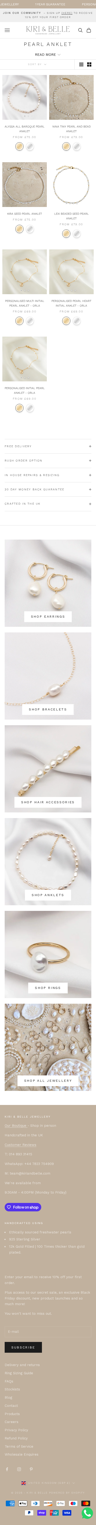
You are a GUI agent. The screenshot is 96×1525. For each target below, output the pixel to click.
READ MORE (45, 55)
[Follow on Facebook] (7, 1469)
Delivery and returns (22, 1365)
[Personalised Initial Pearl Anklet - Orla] (24, 359)
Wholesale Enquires (21, 1454)
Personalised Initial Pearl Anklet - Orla (25, 390)
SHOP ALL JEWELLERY (48, 1080)
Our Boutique (16, 1125)
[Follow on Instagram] (19, 1469)
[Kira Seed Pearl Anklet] (24, 184)
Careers (11, 1422)
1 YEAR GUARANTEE (28, 4)
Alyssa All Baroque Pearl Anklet (25, 129)
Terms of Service (19, 1446)
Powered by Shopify (67, 1492)
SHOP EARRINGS (48, 616)
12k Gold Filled (19, 146)
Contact (11, 1406)
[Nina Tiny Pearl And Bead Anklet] (71, 97)
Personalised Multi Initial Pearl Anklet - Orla (24, 303)
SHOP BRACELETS (48, 709)
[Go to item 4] (76, 116)
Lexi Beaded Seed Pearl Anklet (71, 216)
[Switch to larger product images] (81, 64)
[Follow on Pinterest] (31, 1469)
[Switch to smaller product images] (89, 64)
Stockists (12, 1389)
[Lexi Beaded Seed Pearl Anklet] (71, 184)
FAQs (9, 1381)
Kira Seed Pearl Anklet (24, 213)
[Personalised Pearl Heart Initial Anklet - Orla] (71, 271)
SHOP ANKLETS (48, 895)
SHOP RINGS (48, 988)
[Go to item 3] (31, 116)
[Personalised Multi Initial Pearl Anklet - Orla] (24, 271)
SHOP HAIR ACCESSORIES (48, 802)
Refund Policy (16, 1438)
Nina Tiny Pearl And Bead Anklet (71, 129)
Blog (8, 1397)
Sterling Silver (30, 146)
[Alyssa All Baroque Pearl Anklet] (24, 97)
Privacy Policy (16, 1430)
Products (12, 1414)
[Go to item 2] (28, 116)
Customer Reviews (20, 1145)
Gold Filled (19, 321)
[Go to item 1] (24, 116)
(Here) (67, 13)
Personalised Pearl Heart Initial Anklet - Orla (71, 303)
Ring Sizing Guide (19, 1373)
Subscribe (23, 1347)
